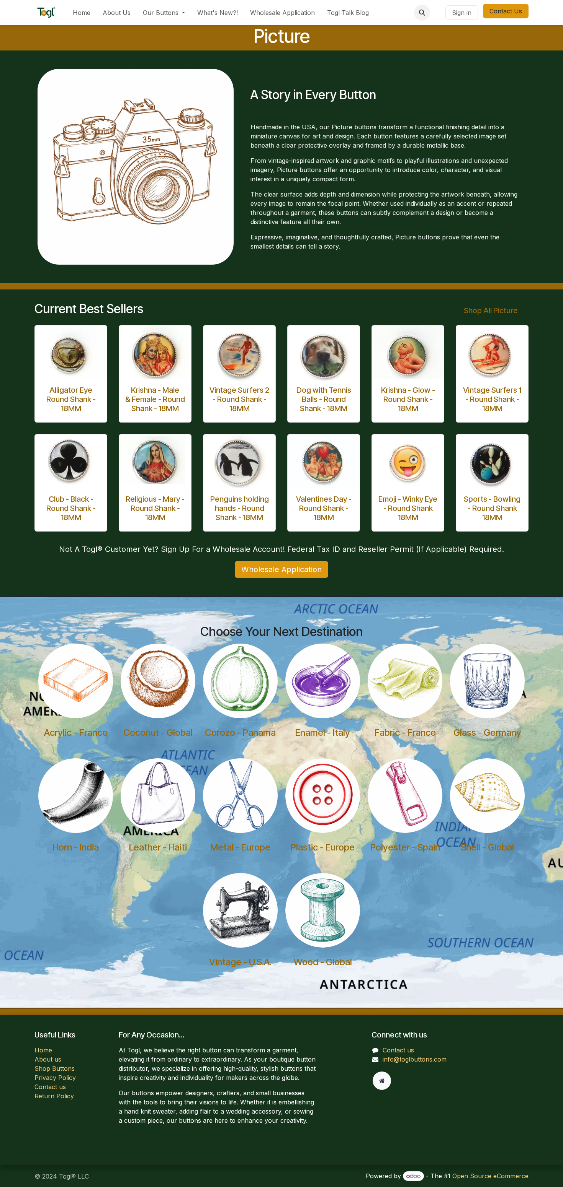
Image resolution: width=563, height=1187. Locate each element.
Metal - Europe (240, 847)
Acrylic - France (76, 732)
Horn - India (75, 847)
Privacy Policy (55, 1077)
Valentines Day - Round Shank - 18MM (324, 508)
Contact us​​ (398, 1050)
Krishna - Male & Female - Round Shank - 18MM (155, 399)
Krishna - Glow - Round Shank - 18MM (408, 399)
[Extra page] (382, 1081)
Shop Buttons (54, 1068)
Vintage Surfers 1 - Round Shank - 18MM (492, 399)
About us (47, 1059)
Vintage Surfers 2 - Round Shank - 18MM (239, 399)
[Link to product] (71, 352)
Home (43, 1050)
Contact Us (505, 11)
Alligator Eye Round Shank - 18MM (71, 399)
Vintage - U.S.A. (240, 961)
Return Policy (54, 1096)
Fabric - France (405, 732)
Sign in (461, 12)
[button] (422, 13)
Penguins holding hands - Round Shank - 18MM (239, 508)
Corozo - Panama (240, 732)
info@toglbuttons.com (415, 1059)
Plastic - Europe (323, 847)
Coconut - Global (158, 732)
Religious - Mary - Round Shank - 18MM (155, 508)
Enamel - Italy (322, 732)
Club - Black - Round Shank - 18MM (71, 508)
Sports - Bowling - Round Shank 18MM (492, 508)
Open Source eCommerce (490, 1176)
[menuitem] (82, 12)
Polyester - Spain (405, 847)
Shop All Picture (491, 310)
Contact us (50, 1087)
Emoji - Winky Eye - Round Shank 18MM (407, 508)
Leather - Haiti (158, 847)
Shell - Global (487, 847)
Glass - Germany (487, 732)
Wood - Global (323, 961)
